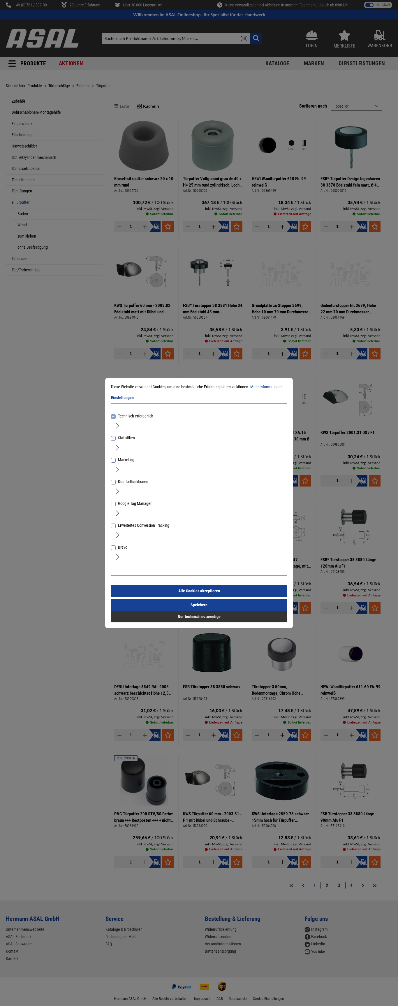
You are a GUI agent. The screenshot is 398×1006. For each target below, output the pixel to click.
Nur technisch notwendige (199, 616)
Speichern (199, 605)
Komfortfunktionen (133, 481)
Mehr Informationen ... (268, 387)
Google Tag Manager (135, 503)
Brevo (122, 547)
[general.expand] (117, 425)
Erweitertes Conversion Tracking (143, 525)
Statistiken (126, 438)
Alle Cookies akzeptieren (199, 591)
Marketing (126, 459)
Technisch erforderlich (135, 416)
